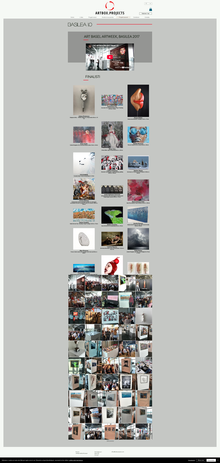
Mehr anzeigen (110, 440)
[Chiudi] (218, 460)
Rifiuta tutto (201, 460)
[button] (150, 9)
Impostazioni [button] (191, 460)
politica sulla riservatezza (76, 460)
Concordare (211, 460)
